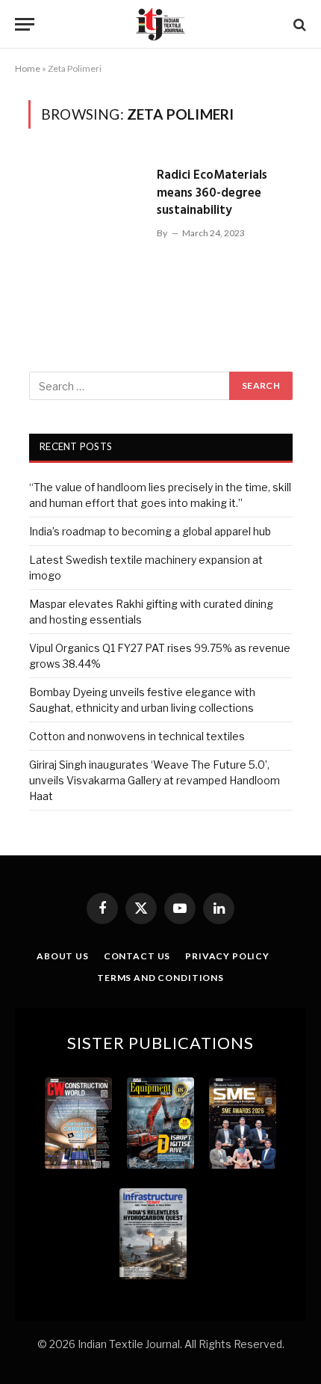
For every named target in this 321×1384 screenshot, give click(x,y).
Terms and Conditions (160, 977)
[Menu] (24, 24)
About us (63, 956)
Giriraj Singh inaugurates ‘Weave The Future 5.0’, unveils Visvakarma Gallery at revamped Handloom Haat (154, 780)
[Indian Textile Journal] (160, 24)
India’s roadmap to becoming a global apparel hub (150, 531)
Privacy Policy (227, 956)
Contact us (137, 956)
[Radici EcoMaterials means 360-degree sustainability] (86, 228)
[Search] (298, 24)
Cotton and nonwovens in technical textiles (137, 736)
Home (27, 68)
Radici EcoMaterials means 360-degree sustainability (212, 193)
